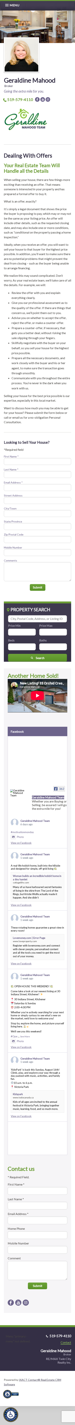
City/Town (10, 508)
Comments (10, 560)
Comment (14, 1258)
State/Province (13, 521)
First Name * (11, 456)
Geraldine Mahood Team (35, 820)
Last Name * (11, 469)
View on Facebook (21, 842)
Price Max (45, 625)
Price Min (14, 625)
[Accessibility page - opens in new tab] (12, 1399)
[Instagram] (48, 99)
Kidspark (18, 1094)
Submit (37, 587)
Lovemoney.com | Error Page (29, 937)
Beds (11, 640)
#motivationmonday (22, 832)
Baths (43, 640)
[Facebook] (37, 99)
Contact (66, 1342)
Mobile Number (13, 547)
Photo (20, 836)
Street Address (13, 495)
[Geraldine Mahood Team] (17, 793)
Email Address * (13, 482)
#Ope (14, 1036)
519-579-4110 (20, 99)
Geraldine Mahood (30, 80)
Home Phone (16, 1228)
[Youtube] (42, 99)
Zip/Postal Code (13, 534)
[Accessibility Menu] (10, 1415)
